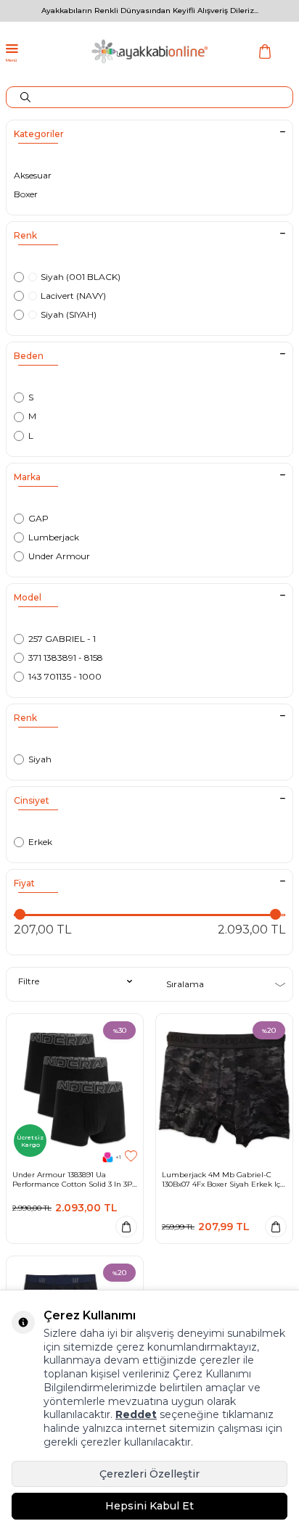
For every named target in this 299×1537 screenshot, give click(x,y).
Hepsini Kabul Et (149, 1505)
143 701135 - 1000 (65, 676)
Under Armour (59, 556)
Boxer (26, 194)
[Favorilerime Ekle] (131, 1156)
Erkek (40, 841)
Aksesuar (33, 175)
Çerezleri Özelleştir (149, 1473)
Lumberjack (53, 537)
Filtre (28, 981)
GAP (38, 518)
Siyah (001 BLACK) (80, 276)
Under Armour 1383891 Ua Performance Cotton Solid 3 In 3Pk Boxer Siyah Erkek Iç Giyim (74, 1179)
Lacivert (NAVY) (73, 295)
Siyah (40, 759)
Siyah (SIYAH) (69, 314)
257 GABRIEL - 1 (62, 638)
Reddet (136, 1414)
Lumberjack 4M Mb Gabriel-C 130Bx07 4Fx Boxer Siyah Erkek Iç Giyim (221, 1179)
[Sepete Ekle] (126, 1226)
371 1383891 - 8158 (65, 657)
